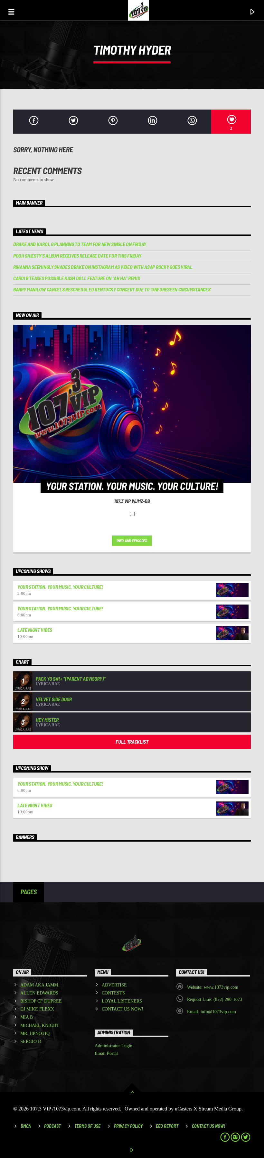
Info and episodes (132, 540)
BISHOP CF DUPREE (41, 1001)
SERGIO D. (31, 1041)
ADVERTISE (114, 985)
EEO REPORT (167, 1126)
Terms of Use (87, 1126)
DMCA (26, 1126)
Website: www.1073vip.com (212, 987)
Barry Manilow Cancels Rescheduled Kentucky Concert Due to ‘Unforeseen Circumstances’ (112, 289)
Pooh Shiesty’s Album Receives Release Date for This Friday (77, 255)
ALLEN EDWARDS (39, 993)
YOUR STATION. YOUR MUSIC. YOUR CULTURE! (60, 587)
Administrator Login (113, 1045)
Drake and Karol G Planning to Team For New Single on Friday (79, 244)
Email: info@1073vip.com (211, 1011)
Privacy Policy (128, 1126)
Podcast (52, 1126)
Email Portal (106, 1053)
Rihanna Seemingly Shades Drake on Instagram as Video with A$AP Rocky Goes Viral (103, 267)
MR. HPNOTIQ (35, 1033)
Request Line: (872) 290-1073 (214, 999)
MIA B (26, 1017)
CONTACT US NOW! (122, 1009)
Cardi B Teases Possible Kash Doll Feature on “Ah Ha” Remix (76, 278)
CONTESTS (113, 993)
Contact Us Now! (208, 1126)
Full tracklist (132, 741)
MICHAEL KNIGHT (39, 1025)
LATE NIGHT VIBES (34, 630)
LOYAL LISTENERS (122, 1001)
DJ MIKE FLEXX (37, 1009)
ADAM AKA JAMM (39, 985)
